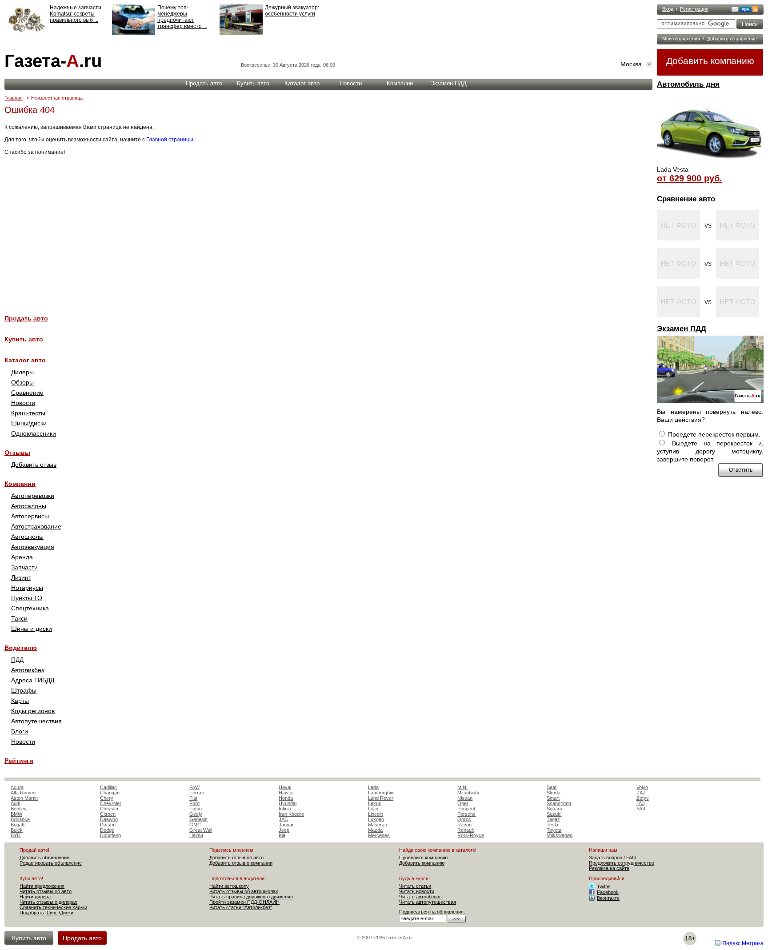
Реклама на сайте (609, 868)
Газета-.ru (53, 61)
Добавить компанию (710, 61)
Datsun (108, 824)
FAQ (631, 857)
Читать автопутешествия (427, 902)
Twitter (604, 886)
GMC (195, 824)
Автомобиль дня (688, 84)
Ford (194, 803)
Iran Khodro (291, 814)
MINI (462, 787)
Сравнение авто (686, 199)
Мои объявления (681, 38)
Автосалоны (28, 505)
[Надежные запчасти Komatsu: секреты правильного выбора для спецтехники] (26, 33)
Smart (553, 798)
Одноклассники (33, 433)
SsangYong (559, 803)
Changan (110, 792)
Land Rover (380, 798)
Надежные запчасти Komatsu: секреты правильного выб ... (75, 13)
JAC (283, 819)
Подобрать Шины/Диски (46, 912)
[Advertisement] (271, 230)
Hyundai (287, 803)
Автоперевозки (32, 495)
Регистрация (694, 9)
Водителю (20, 647)
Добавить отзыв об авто (236, 857)
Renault (465, 830)
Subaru (554, 808)
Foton (195, 808)
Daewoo (109, 819)
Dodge (107, 830)
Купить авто (253, 83)
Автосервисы (30, 516)
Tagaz (553, 819)
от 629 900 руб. (689, 178)
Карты (20, 700)
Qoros (464, 819)
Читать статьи (415, 886)
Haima (196, 835)
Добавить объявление (732, 38)
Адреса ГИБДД (32, 680)
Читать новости (416, 891)
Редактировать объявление (51, 863)
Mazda (375, 830)
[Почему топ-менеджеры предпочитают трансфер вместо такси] (133, 33)
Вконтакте (608, 898)
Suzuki (554, 814)
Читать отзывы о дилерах (48, 902)
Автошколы (27, 536)
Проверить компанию (423, 857)
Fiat (193, 798)
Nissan (464, 798)
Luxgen (376, 819)
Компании (400, 83)
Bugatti (18, 824)
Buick (17, 830)
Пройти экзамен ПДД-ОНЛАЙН (244, 902)
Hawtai (286, 792)
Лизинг (21, 577)
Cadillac (108, 787)
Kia (282, 835)
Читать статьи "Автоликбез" (240, 907)
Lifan (373, 808)
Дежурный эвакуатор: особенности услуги (292, 10)
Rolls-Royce (470, 835)
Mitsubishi (468, 792)
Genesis (198, 819)
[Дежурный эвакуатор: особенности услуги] (241, 33)
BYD (15, 835)
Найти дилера (35, 896)
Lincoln (375, 814)
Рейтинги (18, 760)
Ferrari (196, 792)
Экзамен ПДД (681, 329)
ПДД (17, 659)
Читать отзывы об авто (46, 891)
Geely (195, 814)
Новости (351, 83)
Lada (373, 787)
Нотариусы (27, 587)
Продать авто (204, 83)
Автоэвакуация (32, 546)
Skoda (553, 792)
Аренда (22, 557)
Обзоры (22, 382)
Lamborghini (381, 792)
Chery (106, 798)
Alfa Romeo (23, 792)
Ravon (464, 824)
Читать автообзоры (421, 896)
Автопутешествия (36, 721)
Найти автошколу (229, 886)
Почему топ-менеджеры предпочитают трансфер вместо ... (182, 16)
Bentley (19, 808)
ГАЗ (640, 803)
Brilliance (20, 819)
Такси (19, 618)
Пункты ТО (26, 597)
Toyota (554, 830)
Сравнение (27, 392)
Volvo (642, 787)
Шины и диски (31, 628)
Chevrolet (110, 803)
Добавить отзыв (33, 464)
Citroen (108, 814)
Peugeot (466, 808)
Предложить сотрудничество (621, 863)
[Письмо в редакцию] (734, 10)
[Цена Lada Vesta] (710, 163)
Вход (667, 9)
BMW (16, 814)
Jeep (284, 830)
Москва (631, 64)
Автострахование (36, 526)
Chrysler (109, 808)
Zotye (642, 798)
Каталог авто (302, 83)
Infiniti (285, 808)
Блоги (19, 731)
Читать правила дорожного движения (251, 896)
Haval (285, 787)
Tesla (552, 824)
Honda (286, 798)
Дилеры (22, 372)
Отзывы (17, 452)
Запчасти (24, 567)
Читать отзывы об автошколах (243, 891)
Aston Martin (24, 798)
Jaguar (286, 824)
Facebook (608, 892)
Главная (13, 97)
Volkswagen (559, 835)
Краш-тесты (28, 413)
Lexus (374, 803)
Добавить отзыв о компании (240, 863)
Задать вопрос (605, 857)
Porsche (466, 814)
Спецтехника (30, 608)
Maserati (377, 824)
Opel (462, 803)
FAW (194, 787)
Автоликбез (27, 669)
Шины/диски (29, 423)
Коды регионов (33, 710)
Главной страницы (169, 139)
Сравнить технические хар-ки (53, 907)
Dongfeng (110, 835)
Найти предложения (42, 886)
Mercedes (379, 835)
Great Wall (200, 830)
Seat (551, 787)
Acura (17, 787)
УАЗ (640, 808)
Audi (15, 803)
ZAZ (641, 792)
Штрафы (23, 690)
